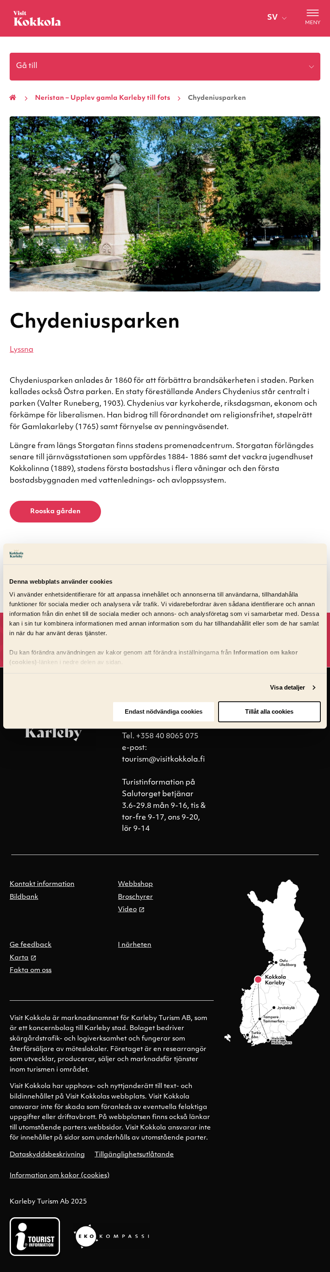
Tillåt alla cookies (269, 711)
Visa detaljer (287, 687)
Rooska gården (55, 511)
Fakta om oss (31, 970)
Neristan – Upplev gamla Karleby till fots (102, 98)
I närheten (134, 945)
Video (127, 910)
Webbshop (135, 884)
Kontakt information (42, 884)
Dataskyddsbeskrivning (47, 1155)
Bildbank (24, 897)
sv (272, 18)
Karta (19, 958)
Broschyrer (135, 897)
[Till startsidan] (37, 18)
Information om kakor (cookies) (59, 1176)
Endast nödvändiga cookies (163, 711)
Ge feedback (31, 945)
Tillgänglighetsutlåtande (134, 1155)
